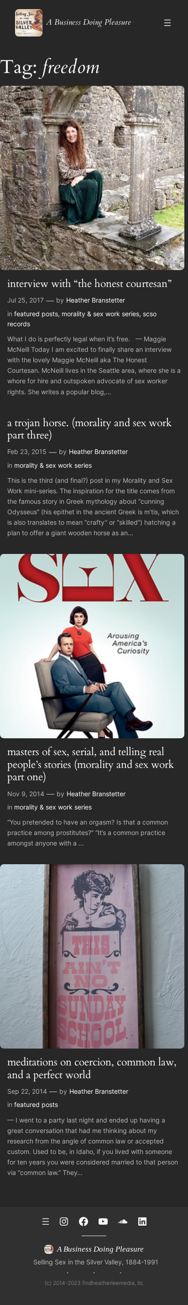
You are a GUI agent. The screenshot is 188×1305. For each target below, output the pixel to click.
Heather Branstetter (95, 300)
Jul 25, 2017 (25, 300)
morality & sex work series (100, 314)
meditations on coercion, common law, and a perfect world (92, 1068)
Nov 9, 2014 (25, 794)
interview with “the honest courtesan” (89, 283)
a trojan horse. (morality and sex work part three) (89, 429)
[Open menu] (167, 22)
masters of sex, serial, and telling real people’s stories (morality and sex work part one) (90, 764)
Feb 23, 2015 (27, 451)
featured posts (36, 314)
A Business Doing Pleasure (88, 22)
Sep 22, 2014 (27, 1091)
